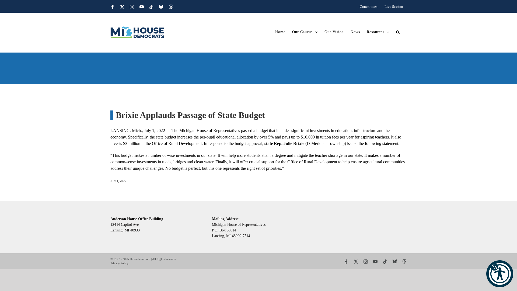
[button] (499, 273)
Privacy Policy (119, 263)
